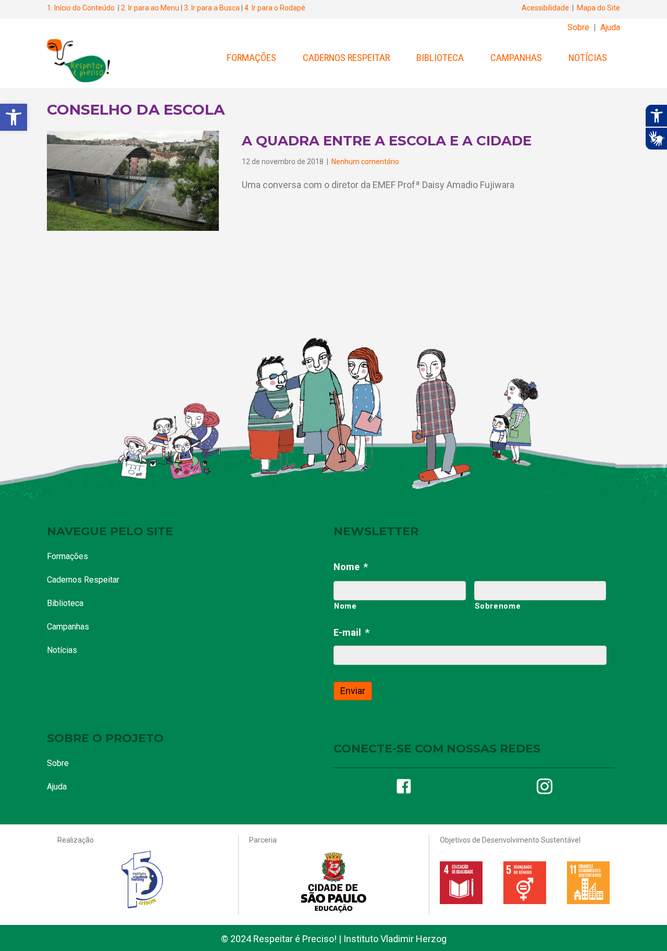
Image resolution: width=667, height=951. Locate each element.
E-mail (351, 632)
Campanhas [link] (516, 58)
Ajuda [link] (610, 27)
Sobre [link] (578, 27)
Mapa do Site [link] (598, 8)
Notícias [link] (588, 58)
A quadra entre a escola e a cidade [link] (387, 140)
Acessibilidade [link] (545, 8)
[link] (13, 117)
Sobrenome (498, 606)
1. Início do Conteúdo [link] (81, 8)
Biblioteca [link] (440, 58)
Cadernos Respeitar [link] (346, 58)
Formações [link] (251, 58)
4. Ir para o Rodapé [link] (274, 8)
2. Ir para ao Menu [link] (150, 8)
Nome (351, 566)
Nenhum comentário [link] (365, 161)
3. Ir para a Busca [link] (212, 8)
